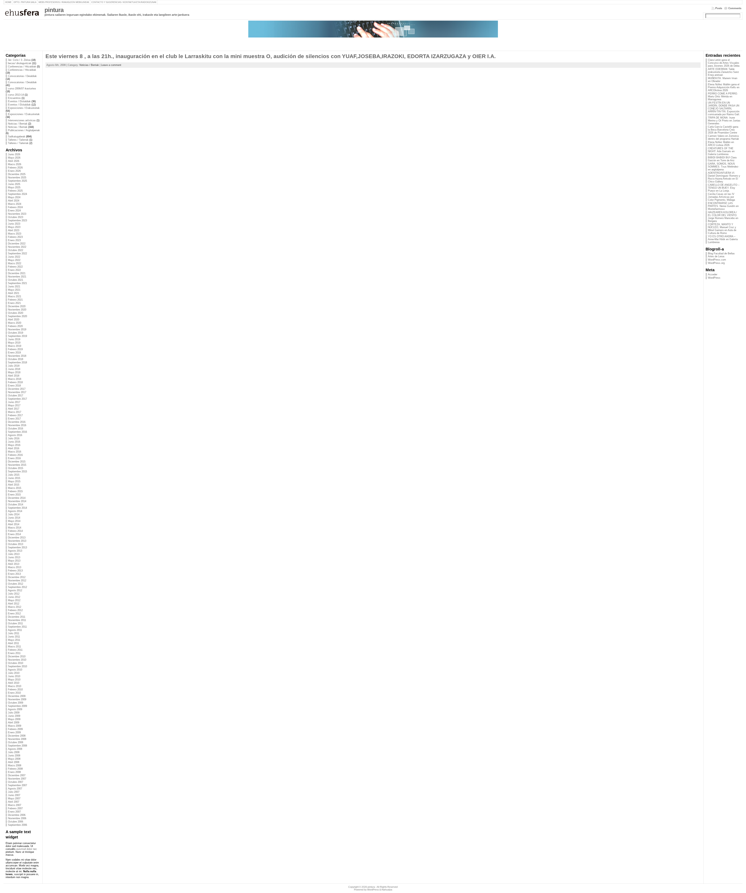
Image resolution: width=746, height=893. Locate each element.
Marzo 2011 (14, 646)
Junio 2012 (14, 597)
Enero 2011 (14, 653)
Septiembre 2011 (17, 626)
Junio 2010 (14, 676)
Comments (734, 8)
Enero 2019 (14, 352)
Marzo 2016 (14, 451)
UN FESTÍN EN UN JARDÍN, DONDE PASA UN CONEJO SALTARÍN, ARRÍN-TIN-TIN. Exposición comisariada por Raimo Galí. (724, 108)
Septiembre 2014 (17, 507)
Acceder (712, 274)
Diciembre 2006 (16, 815)
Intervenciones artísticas (22, 120)
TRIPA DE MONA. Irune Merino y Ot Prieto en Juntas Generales (724, 120)
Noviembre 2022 (17, 246)
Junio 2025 (14, 184)
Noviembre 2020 (17, 309)
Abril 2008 (13, 762)
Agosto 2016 (15, 435)
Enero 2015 (14, 494)
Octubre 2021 (15, 279)
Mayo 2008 (14, 758)
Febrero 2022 (15, 266)
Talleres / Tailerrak (18, 139)
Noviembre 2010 (17, 659)
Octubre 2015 (15, 468)
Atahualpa (386, 889)
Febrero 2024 (15, 207)
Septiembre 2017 (17, 398)
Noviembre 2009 (17, 699)
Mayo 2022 (14, 260)
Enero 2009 (14, 732)
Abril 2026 (13, 161)
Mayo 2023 (14, 227)
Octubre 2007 (15, 782)
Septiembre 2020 (17, 316)
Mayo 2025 (14, 187)
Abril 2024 (13, 200)
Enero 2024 (14, 210)
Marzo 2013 (14, 567)
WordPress (714, 277)
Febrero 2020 (15, 326)
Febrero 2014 (15, 530)
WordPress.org (716, 263)
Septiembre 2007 (17, 785)
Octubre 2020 (15, 312)
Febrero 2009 (15, 729)
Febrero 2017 (15, 415)
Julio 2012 (13, 593)
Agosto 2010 (15, 669)
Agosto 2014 (15, 511)
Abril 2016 (13, 448)
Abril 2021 (13, 293)
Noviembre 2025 (17, 177)
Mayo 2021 (14, 289)
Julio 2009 (13, 712)
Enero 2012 (14, 613)
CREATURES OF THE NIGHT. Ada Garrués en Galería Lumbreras (721, 151)
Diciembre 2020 (16, 306)
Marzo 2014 (14, 527)
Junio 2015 (14, 478)
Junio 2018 (14, 369)
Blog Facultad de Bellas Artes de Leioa (721, 255)
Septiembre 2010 (17, 666)
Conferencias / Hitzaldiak (22, 66)
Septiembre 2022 (17, 253)
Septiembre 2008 (17, 745)
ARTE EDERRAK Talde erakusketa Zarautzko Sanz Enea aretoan (723, 72)
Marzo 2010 (14, 686)
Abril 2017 (13, 408)
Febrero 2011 (15, 649)
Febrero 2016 (15, 454)
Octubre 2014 (15, 504)
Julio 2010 (13, 672)
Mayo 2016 (14, 445)
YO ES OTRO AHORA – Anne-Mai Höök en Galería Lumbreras (723, 239)
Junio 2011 (14, 636)
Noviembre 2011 (17, 620)
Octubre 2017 (15, 395)
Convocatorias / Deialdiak (22, 76)
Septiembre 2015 (17, 471)
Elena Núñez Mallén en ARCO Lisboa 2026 (721, 144)
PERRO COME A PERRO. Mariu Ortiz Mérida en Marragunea (723, 96)
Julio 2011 (13, 633)
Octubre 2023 (15, 217)
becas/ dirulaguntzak (19, 63)
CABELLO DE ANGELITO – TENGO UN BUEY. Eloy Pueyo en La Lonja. (723, 187)
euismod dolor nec (26, 849)
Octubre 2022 (15, 250)
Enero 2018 (14, 385)
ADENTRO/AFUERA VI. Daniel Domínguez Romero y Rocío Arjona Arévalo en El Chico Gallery (724, 177)
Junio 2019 (14, 339)
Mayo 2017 (14, 405)
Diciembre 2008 (16, 735)
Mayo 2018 (14, 372)
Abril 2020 (13, 319)
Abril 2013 (13, 563)
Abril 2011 (13, 643)
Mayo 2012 (14, 600)
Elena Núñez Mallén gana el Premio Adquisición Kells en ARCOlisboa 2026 (723, 87)
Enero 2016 (14, 458)
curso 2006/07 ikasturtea (22, 88)
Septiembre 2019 (17, 336)
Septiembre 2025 (17, 180)
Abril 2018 (13, 375)
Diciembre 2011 (16, 616)
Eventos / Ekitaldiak (19, 101)
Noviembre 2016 (17, 425)
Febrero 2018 (15, 382)
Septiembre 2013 (17, 547)
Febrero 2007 (15, 808)
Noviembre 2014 (17, 501)
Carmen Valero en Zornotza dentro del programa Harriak (723, 137)
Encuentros (14, 98)
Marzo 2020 (14, 322)
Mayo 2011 (14, 639)
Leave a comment (111, 65)
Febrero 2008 (15, 768)
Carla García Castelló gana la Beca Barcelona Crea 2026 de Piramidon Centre (723, 129)
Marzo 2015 (14, 488)
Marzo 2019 (14, 345)
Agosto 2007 (15, 788)
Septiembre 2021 (17, 283)
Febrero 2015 (15, 491)
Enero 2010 (14, 692)
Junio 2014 (14, 517)
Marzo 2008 (14, 765)
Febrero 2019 (15, 349)
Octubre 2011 (15, 623)
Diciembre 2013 (16, 537)
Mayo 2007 (14, 798)
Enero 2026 (14, 170)
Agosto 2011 (15, 630)
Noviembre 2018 (17, 355)
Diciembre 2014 (16, 497)
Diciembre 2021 (16, 273)
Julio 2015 (13, 474)
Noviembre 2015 (17, 464)
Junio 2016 (14, 441)
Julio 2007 (13, 791)
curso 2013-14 (16, 94)
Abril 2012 (13, 603)
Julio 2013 (13, 554)
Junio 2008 (14, 755)
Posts (718, 8)
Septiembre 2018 (17, 362)
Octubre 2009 (15, 702)
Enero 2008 (14, 772)
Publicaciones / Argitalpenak (24, 130)
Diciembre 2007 (16, 775)
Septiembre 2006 (17, 824)
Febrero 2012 (15, 610)
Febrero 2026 (15, 167)
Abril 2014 (13, 524)
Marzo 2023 (14, 233)
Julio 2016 (13, 438)
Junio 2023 (14, 223)
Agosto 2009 (15, 709)
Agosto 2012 (15, 590)
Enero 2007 (14, 811)
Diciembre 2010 (16, 656)
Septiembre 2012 (17, 587)
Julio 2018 (13, 365)
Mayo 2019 (14, 342)
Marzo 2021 (14, 296)
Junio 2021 (14, 286)
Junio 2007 (14, 795)
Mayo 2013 (14, 560)
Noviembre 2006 (17, 818)
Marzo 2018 (14, 379)
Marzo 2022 (14, 263)
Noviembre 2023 (17, 213)
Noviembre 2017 (17, 392)
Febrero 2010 (15, 689)
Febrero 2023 (15, 236)
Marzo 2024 (14, 203)
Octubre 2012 (15, 583)
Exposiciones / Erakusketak (24, 107)
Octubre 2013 (15, 544)
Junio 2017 (14, 402)
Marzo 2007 (14, 805)
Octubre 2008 (15, 742)
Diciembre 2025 (16, 174)
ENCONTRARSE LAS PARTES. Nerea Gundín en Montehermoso (723, 206)
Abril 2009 (13, 722)
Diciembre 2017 (16, 388)
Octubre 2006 (15, 821)
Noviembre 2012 (17, 580)
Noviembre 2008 (17, 739)
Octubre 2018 (15, 359)
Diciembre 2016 (16, 421)
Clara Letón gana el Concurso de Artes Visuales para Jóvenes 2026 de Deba (723, 62)
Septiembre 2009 (17, 706)
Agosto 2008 (15, 748)
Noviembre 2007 (17, 778)
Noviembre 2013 (17, 540)
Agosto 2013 (15, 550)
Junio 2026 (14, 154)
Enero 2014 (14, 534)
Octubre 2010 (15, 663)
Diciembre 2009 (16, 696)
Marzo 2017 (14, 412)
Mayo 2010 (14, 679)
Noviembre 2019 (17, 329)
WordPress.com (717, 259)
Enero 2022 (14, 270)
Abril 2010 (13, 682)
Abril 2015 (13, 484)
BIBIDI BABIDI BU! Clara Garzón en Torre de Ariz (722, 159)
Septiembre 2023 (17, 220)
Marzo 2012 (14, 606)
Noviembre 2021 (17, 276)
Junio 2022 (14, 256)
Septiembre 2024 (17, 194)
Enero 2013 (14, 573)
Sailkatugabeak (16, 136)
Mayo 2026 (14, 157)
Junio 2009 (14, 715)
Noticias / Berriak (17, 123)
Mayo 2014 (14, 521)
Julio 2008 (13, 752)
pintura (54, 10)
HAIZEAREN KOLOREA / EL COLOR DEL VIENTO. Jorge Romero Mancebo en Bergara (723, 216)
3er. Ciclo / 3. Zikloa (19, 59)
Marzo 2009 (14, 725)
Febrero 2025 (15, 190)
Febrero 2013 (15, 570)
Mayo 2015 (14, 481)
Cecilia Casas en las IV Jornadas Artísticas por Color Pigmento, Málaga (721, 197)
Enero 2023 (14, 240)
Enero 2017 (14, 418)
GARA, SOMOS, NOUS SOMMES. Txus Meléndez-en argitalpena (723, 166)
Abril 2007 (13, 801)
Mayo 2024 (14, 197)
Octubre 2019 (15, 332)
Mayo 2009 (14, 719)
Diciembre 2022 (16, 243)
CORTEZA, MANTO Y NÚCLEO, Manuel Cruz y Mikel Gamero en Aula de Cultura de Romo (722, 229)
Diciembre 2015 (16, 461)
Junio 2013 (14, 557)
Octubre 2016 (15, 428)
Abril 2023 (13, 230)
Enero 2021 (14, 303)
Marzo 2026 (14, 164)
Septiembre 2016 (17, 431)
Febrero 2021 (15, 299)
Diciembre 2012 (16, 577)
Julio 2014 (13, 514)
